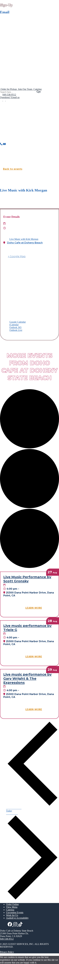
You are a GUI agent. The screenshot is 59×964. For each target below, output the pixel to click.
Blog (14, 81)
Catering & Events (15, 56)
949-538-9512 (9, 94)
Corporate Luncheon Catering (26, 61)
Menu (9, 50)
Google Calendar (17, 322)
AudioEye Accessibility (17, 918)
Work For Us (18, 78)
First (6, 28)
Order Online (12, 53)
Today (9, 811)
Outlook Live (15, 330)
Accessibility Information (24, 84)
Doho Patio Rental (21, 64)
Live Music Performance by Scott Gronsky (27, 579)
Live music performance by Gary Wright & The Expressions (27, 678)
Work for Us (12, 915)
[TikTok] (7, 100)
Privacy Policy (7, 952)
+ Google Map (17, 256)
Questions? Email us (10, 97)
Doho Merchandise (15, 70)
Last (6, 34)
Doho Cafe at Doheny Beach (25, 242)
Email (6, 41)
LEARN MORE (33, 608)
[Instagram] (4, 100)
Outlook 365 (15, 327)
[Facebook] (1, 100)
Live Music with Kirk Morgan (23, 239)
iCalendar (14, 324)
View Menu (11, 907)
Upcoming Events (14, 67)
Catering (16, 59)
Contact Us (11, 73)
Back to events (12, 169)
